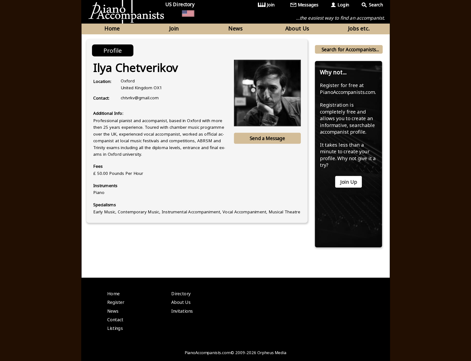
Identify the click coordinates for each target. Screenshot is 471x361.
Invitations (182, 311)
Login (343, 5)
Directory (181, 294)
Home (112, 28)
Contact (115, 319)
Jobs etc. (359, 28)
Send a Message (267, 138)
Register (115, 302)
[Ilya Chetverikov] (267, 93)
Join (270, 5)
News (235, 28)
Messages (308, 5)
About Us (297, 28)
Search (376, 5)
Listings (115, 328)
